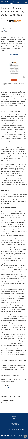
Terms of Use (7, 429)
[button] (14, 21)
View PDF (14, 80)
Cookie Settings (17, 431)
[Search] (26, 2)
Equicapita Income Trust (7, 400)
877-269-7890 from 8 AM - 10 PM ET (14, 424)
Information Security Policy (17, 429)
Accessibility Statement (14, 433)
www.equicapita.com (6, 388)
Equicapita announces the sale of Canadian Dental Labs (14, 406)
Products (14, 416)
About (14, 418)
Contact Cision (14, 415)
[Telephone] (22, 2)
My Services (13, 420)
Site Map (9, 431)
